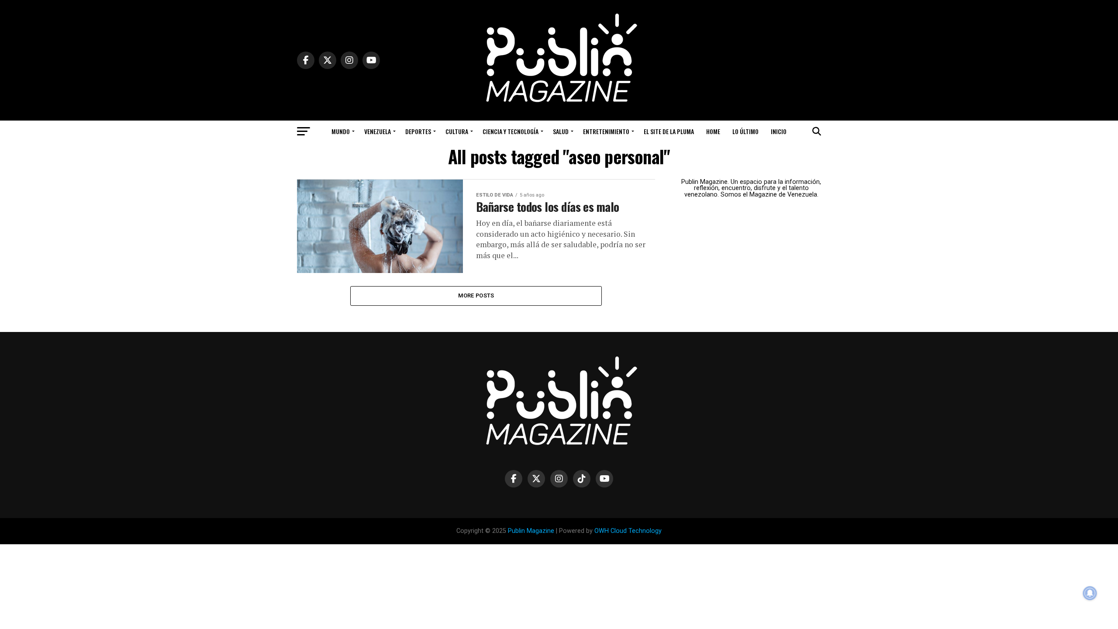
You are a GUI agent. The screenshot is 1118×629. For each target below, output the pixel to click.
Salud (561, 131)
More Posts (476, 295)
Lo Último (745, 131)
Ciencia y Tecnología (510, 131)
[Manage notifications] (1090, 593)
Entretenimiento (606, 131)
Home (713, 131)
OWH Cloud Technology (628, 531)
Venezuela (377, 131)
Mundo (340, 131)
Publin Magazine (531, 531)
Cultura (456, 131)
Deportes (418, 131)
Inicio (779, 131)
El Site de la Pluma (669, 131)
